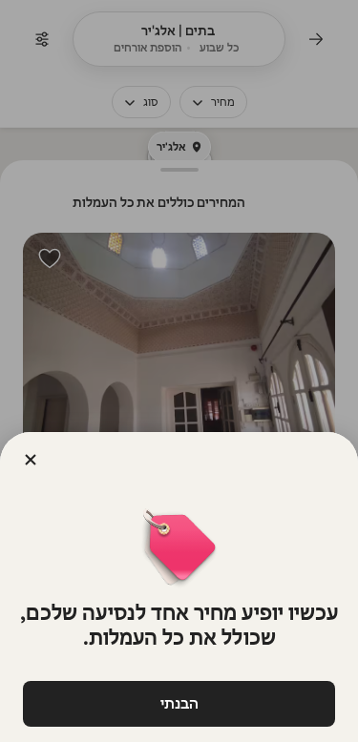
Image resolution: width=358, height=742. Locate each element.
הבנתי (179, 703)
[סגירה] (30, 459)
